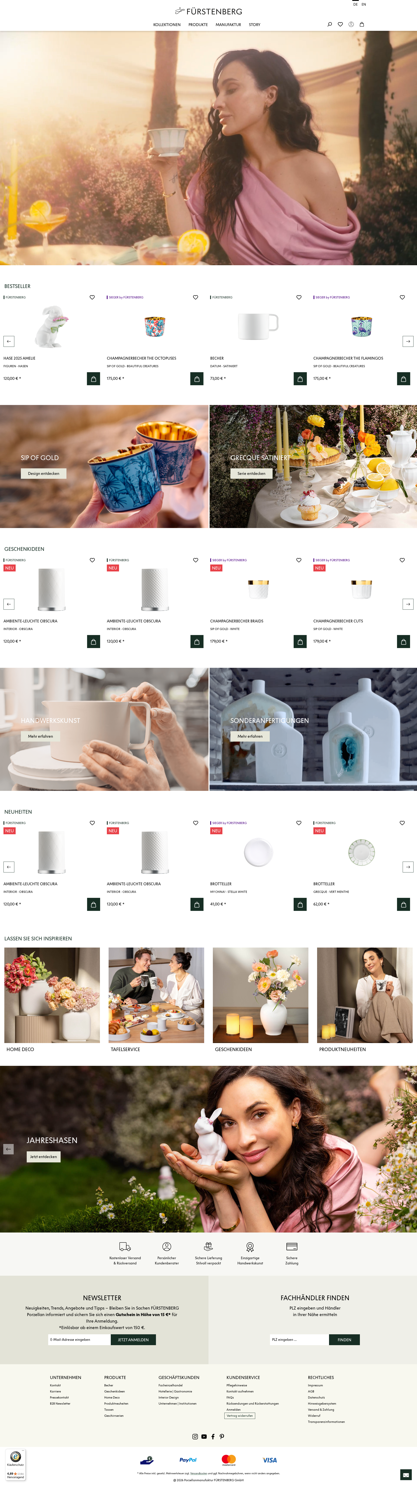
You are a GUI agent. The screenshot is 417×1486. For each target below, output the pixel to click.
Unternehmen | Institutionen (178, 1403)
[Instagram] (195, 1436)
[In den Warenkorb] (93, 378)
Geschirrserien (114, 1416)
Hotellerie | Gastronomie (175, 1391)
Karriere (55, 1391)
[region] (208, 341)
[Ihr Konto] (351, 24)
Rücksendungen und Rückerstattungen (253, 1403)
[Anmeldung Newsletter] (406, 1474)
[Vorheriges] (8, 341)
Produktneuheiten (342, 1049)
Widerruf (314, 1416)
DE (355, 4)
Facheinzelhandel (171, 1385)
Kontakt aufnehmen (240, 1391)
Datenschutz (316, 1397)
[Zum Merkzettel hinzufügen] (92, 297)
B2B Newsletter (60, 1403)
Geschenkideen (233, 1049)
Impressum (315, 1385)
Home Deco (20, 1049)
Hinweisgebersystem (322, 1403)
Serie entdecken (251, 473)
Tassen (109, 1410)
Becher (108, 1385)
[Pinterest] (222, 1436)
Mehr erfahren (40, 736)
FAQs (230, 1397)
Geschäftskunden (179, 1377)
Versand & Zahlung (321, 1410)
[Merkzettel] (340, 24)
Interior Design (169, 1397)
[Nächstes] (408, 341)
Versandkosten (198, 1473)
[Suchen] (329, 24)
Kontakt (55, 1385)
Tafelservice (125, 1049)
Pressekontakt (59, 1397)
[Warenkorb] (362, 24)
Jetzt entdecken (43, 1156)
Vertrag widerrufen (240, 1416)
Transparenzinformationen (326, 1422)
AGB (311, 1391)
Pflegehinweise (237, 1385)
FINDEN (344, 1340)
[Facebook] (213, 1436)
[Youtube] (204, 1436)
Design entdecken (43, 473)
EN (364, 4)
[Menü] (23, 1451)
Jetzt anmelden (133, 1340)
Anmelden (234, 1410)
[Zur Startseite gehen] (208, 11)
